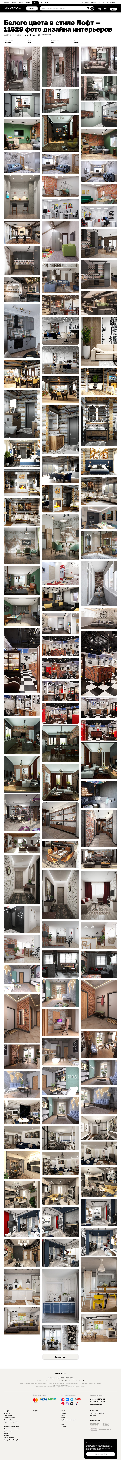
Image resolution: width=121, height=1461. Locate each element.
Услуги (21, 2)
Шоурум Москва (9, 1437)
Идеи (63, 1411)
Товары (13, 2)
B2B (46, 2)
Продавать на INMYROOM (11, 1426)
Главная (6, 2)
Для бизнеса (7, 1431)
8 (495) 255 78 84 (112, 2)
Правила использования (43, 1380)
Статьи (63, 1413)
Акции (6, 1433)
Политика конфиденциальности (62, 1380)
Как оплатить (8, 1415)
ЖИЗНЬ (63, 1426)
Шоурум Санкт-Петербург (12, 1440)
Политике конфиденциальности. (99, 1447)
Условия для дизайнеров (11, 1429)
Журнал (28, 2)
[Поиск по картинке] (87, 8)
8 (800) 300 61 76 (97, 1402)
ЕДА (62, 1424)
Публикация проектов (68, 1420)
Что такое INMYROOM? (97, 1413)
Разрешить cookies (101, 1454)
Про (41, 2)
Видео (63, 1415)
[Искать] (92, 8)
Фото (35, 2)
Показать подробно (96, 1404)
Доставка (7, 1413)
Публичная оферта (79, 1380)
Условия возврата (9, 1417)
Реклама (93, 1415)
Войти (113, 9)
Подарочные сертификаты (12, 1422)
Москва (93, 2)
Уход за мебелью (9, 1420)
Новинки (6, 1435)
